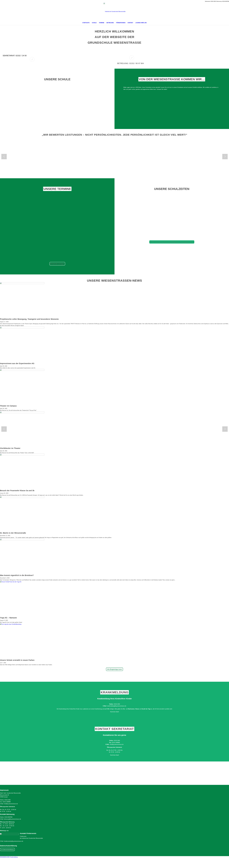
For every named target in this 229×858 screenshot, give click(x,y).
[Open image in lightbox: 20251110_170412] (147, 172)
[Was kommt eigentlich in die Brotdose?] (22, 540)
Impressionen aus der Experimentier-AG (17, 363)
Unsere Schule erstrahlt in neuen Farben (17, 660)
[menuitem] (86, 23)
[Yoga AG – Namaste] (22, 581)
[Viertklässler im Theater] (22, 412)
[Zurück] (4, 156)
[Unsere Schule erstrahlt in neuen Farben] (22, 624)
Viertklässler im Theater (10, 448)
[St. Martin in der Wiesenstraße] (22, 497)
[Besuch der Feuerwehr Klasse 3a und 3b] (22, 455)
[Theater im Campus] (22, 370)
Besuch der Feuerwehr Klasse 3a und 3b (17, 491)
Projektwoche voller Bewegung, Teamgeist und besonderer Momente (29, 319)
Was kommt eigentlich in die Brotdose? (17, 575)
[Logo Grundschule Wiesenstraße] (115, 15)
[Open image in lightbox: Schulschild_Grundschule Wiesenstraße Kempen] (44, 172)
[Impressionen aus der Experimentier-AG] (22, 328)
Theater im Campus (8, 406)
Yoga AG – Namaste (8, 618)
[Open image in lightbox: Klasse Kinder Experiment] (204, 172)
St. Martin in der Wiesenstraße (13, 533)
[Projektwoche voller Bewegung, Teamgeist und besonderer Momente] (22, 283)
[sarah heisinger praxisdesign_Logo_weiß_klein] (9, 835)
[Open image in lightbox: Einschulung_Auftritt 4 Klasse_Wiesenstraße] (101, 172)
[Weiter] (225, 156)
